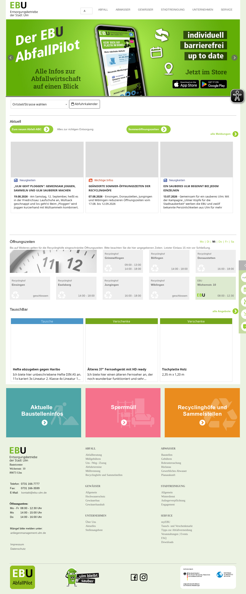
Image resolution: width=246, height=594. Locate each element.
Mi (213, 241)
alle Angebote (222, 311)
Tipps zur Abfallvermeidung (176, 530)
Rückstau (166, 467)
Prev (11, 58)
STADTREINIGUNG (173, 9)
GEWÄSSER (145, 9)
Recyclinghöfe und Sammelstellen (104, 475)
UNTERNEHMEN (202, 9)
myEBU (165, 522)
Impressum (17, 544)
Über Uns (91, 522)
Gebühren (166, 458)
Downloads (167, 542)
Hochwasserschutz (95, 496)
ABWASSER (123, 9)
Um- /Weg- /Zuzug (96, 463)
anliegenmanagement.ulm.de (28, 532)
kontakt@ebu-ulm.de (34, 492)
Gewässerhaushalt (95, 504)
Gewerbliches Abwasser (174, 471)
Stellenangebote (94, 530)
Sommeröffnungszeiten (145, 129)
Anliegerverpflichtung (173, 500)
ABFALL (103, 9)
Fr (226, 241)
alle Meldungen (220, 133)
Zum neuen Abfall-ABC (28, 129)
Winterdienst (168, 496)
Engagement (168, 504)
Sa (232, 241)
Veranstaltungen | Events (174, 534)
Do (220, 241)
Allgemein (91, 492)
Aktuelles (91, 526)
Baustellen (166, 454)
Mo (202, 241)
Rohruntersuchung (171, 463)
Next (234, 58)
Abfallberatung (94, 454)
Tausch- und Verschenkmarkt (177, 526)
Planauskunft (168, 475)
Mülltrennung (93, 471)
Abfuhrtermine (94, 467)
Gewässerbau (93, 500)
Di (208, 241)
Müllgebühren (93, 458)
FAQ (163, 538)
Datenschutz (18, 548)
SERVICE (226, 9)
